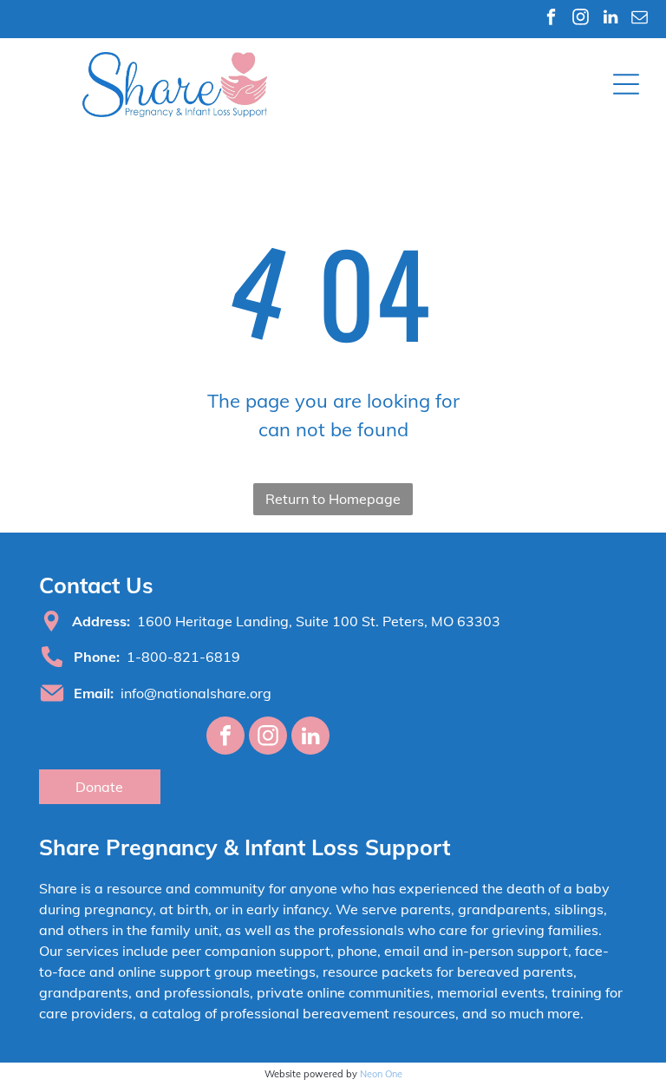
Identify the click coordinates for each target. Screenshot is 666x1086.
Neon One (381, 1074)
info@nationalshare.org (196, 693)
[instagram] (580, 19)
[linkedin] (610, 19)
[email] (639, 19)
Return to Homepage (333, 498)
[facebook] (551, 19)
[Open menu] (626, 84)
